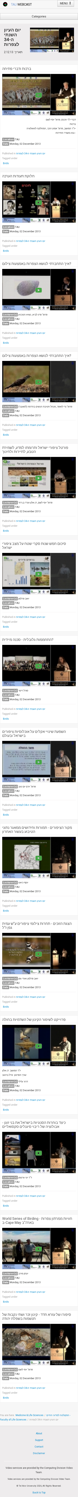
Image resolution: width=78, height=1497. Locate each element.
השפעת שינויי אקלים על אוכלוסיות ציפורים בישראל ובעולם (34, 734)
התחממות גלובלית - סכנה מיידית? (27, 640)
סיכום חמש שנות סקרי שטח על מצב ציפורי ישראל (34, 546)
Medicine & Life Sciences (29, 1415)
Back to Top (39, 1492)
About (39, 1433)
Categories (39, 16)
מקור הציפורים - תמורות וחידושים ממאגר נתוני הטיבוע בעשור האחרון (37, 830)
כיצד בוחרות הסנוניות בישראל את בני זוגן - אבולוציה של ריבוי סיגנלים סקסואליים (34, 1125)
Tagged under (9, 158)
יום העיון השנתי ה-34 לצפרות (30, 153)
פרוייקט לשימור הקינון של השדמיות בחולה (34, 1020)
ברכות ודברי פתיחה (16, 69)
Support (39, 1440)
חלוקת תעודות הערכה (18, 176)
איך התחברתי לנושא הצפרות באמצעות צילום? (36, 264)
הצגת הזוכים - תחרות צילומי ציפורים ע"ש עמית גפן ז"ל (37, 926)
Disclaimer (39, 1453)
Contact (39, 1446)
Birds (6, 163)
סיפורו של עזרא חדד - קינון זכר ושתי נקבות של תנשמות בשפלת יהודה (36, 1317)
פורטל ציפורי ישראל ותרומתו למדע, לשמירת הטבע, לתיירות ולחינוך (35, 450)
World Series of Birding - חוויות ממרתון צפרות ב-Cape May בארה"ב (37, 1221)
